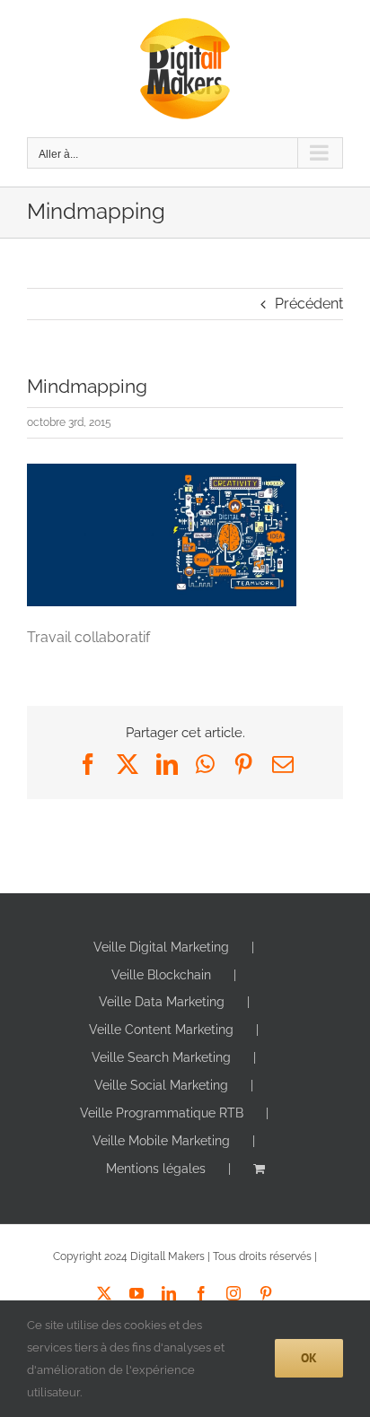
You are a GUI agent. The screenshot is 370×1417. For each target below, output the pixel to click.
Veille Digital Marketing (161, 947)
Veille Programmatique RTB (161, 1113)
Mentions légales (156, 1168)
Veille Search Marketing (161, 1057)
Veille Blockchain (161, 975)
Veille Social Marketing (161, 1085)
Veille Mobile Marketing (161, 1141)
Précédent (309, 303)
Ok (309, 1358)
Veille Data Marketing (162, 1002)
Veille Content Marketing (161, 1029)
